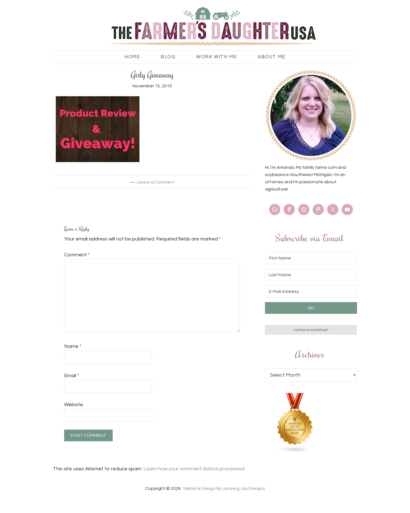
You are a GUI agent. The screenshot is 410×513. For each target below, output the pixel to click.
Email (71, 375)
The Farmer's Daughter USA (205, 26)
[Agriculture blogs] (295, 452)
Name (72, 346)
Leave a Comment (156, 182)
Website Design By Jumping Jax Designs (224, 488)
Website (73, 404)
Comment (77, 254)
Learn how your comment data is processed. (194, 468)
